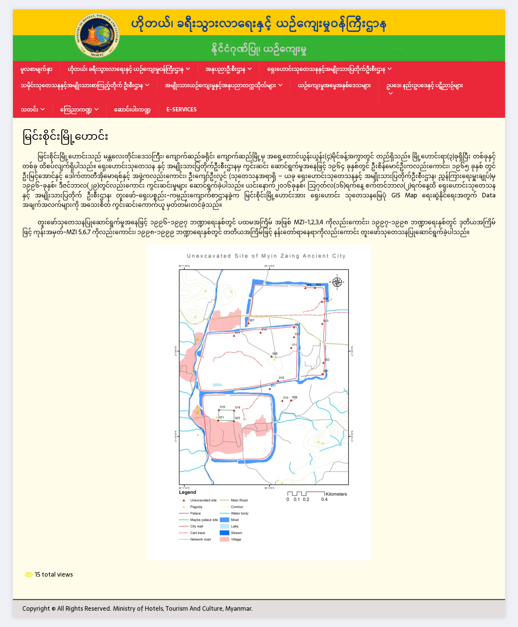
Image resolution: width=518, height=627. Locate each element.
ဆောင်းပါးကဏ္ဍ (132, 109)
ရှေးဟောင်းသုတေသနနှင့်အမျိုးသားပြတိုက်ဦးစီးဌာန (326, 69)
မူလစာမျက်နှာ (36, 69)
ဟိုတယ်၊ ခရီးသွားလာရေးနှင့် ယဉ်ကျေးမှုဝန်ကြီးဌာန (126, 69)
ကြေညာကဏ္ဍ (76, 109)
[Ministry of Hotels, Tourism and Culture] (259, 56)
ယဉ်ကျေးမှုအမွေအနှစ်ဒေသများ (334, 85)
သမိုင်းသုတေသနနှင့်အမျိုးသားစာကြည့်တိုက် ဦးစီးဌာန (82, 85)
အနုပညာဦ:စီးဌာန (225, 69)
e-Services (181, 109)
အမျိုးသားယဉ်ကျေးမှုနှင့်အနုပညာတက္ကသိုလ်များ (220, 85)
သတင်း (29, 109)
